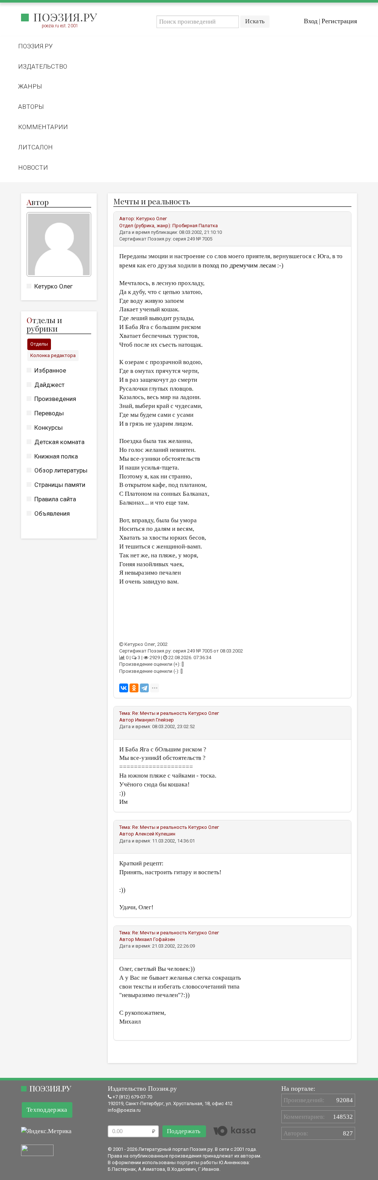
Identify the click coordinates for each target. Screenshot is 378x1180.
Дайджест (49, 384)
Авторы (31, 106)
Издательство (42, 66)
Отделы (39, 344)
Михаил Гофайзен (155, 939)
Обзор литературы (60, 470)
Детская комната (59, 442)
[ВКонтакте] (123, 688)
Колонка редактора (53, 355)
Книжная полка (56, 456)
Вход (310, 21)
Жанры (30, 86)
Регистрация (339, 21)
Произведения (55, 398)
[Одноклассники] (134, 688)
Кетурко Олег (53, 286)
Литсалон (35, 147)
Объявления (52, 513)
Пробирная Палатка (195, 225)
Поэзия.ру (65, 17)
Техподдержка (47, 1109)
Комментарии (43, 127)
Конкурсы (48, 427)
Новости (33, 167)
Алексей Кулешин (155, 834)
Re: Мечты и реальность (159, 713)
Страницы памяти (59, 484)
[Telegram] (144, 688)
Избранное (50, 370)
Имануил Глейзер (154, 720)
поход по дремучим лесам (239, 265)
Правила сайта (55, 499)
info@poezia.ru (124, 1110)
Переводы (49, 413)
